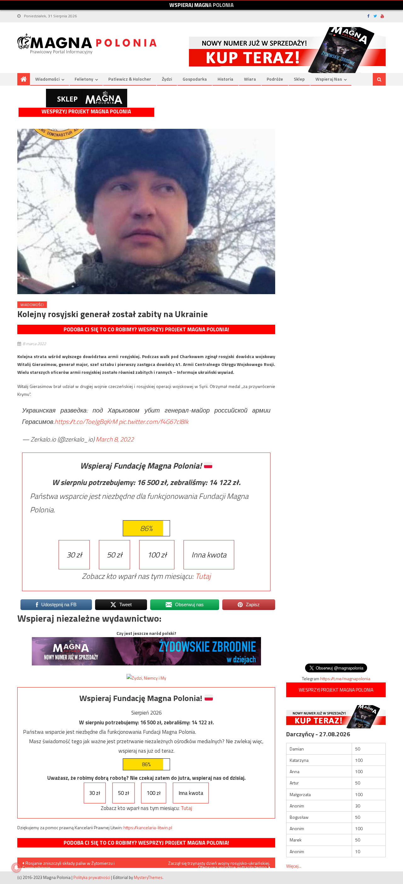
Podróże (275, 79)
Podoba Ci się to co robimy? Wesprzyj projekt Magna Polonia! (146, 329)
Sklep (299, 79)
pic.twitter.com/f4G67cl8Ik (153, 421)
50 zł (114, 554)
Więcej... (293, 866)
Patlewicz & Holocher (129, 79)
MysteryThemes (148, 877)
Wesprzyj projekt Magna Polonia (86, 112)
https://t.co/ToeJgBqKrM (85, 421)
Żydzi (167, 79)
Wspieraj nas (328, 79)
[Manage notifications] (16, 868)
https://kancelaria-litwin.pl (147, 827)
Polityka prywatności (91, 877)
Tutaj (203, 576)
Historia (225, 79)
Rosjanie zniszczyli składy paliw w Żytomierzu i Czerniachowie (68, 864)
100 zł (157, 554)
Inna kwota (208, 554)
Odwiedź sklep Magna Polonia (86, 98)
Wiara (250, 79)
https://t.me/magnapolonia (345, 678)
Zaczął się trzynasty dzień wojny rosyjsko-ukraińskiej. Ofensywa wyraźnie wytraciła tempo (219, 864)
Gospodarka (195, 79)
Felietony (84, 79)
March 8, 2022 (115, 439)
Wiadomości (47, 79)
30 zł (74, 554)
